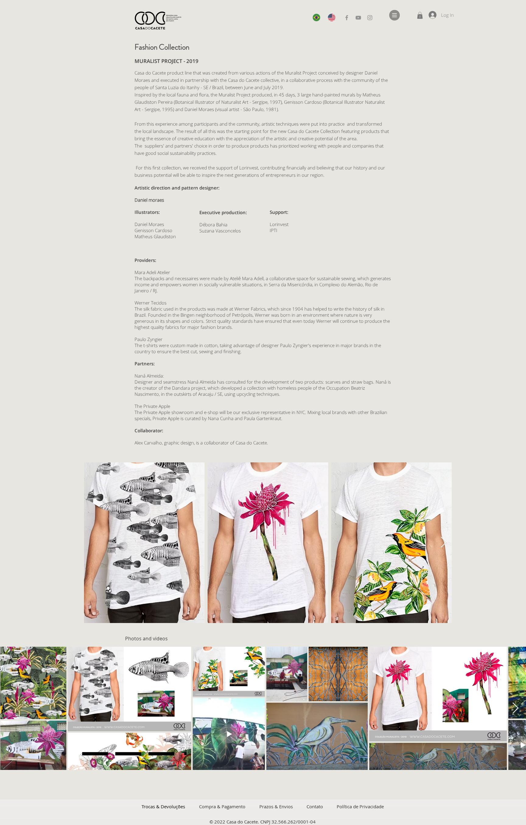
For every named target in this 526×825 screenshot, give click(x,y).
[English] (330, 17)
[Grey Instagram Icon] (369, 17)
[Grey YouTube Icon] (358, 17)
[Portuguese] (315, 17)
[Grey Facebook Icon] (346, 17)
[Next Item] (443, 542)
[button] (394, 15)
